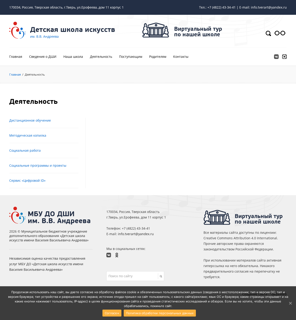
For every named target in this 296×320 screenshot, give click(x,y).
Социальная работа (25, 150)
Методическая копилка (27, 135)
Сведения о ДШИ (42, 56)
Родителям (157, 56)
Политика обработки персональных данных (160, 313)
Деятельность (101, 56)
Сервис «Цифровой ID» (27, 180)
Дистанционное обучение (30, 120)
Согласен (112, 313)
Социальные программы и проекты (37, 165)
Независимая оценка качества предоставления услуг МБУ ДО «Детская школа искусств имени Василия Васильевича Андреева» (47, 264)
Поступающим (130, 56)
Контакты (180, 56)
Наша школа (73, 56)
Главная (15, 56)
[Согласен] (290, 303)
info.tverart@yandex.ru (136, 234)
